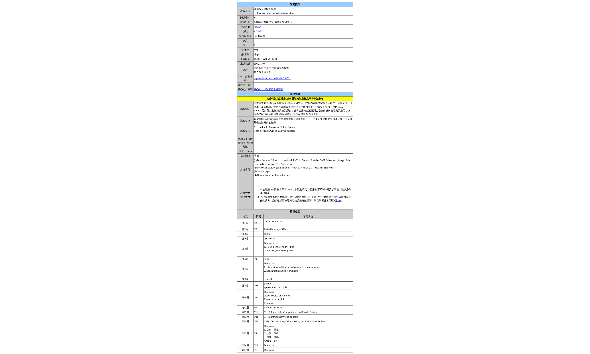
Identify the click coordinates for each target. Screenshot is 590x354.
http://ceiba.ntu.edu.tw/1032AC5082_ (272, 78)
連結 (337, 200)
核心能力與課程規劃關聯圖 (268, 89)
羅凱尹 (257, 26)
